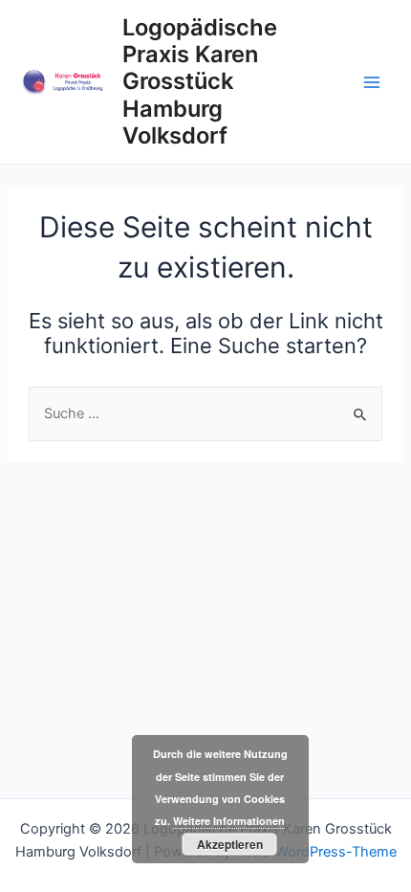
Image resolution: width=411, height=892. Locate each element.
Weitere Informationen (229, 821)
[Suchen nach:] (205, 413)
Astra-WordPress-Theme (316, 851)
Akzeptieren (230, 844)
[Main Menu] (372, 82)
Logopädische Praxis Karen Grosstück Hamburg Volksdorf (199, 81)
